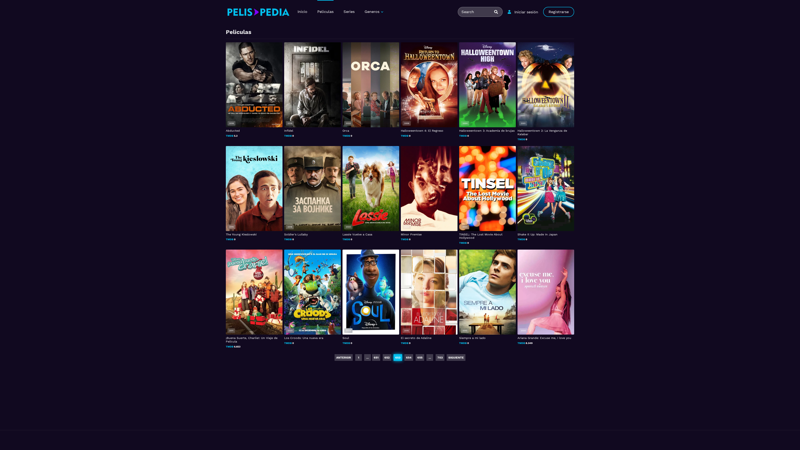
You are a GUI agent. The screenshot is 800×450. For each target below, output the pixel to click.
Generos (372, 11)
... (430, 357)
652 (387, 357)
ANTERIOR (343, 357)
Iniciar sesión (526, 12)
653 (397, 357)
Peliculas (325, 11)
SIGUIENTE (456, 357)
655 (419, 357)
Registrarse (559, 12)
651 (376, 357)
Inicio (302, 11)
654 (408, 357)
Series (349, 11)
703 (440, 357)
